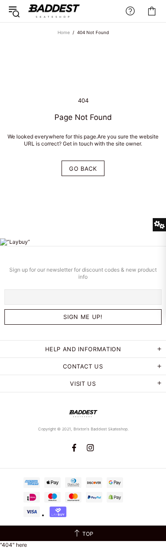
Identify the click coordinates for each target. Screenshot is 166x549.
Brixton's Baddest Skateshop (54, 11)
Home (64, 32)
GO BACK (83, 168)
